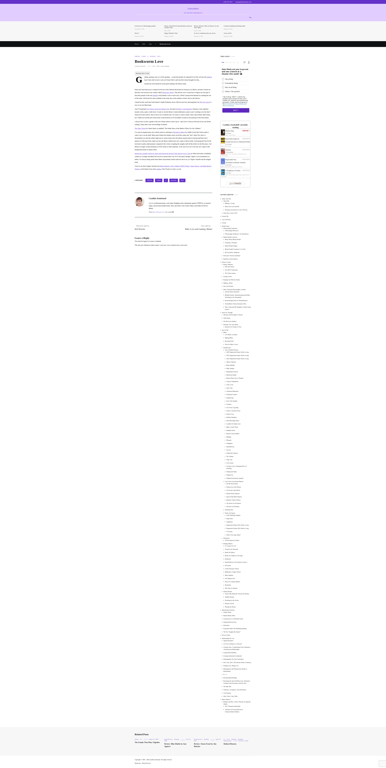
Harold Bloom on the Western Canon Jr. (236, 562)
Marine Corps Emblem (232, 433)
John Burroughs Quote (232, 420)
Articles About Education (232, 292)
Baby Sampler (230, 368)
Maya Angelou (229, 575)
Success (228, 450)
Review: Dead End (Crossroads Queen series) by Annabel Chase (178, 26)
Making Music (229, 338)
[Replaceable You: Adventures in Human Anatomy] (223, 164)
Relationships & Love (228, 638)
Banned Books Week (229, 615)
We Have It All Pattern (232, 506)
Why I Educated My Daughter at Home (234, 289)
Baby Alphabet (230, 365)
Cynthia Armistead (140, 66)
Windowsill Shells (231, 472)
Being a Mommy (228, 264)
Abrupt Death (227, 612)
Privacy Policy (226, 635)
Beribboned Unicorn (232, 372)
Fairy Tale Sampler (231, 401)
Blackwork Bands (231, 375)
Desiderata (228, 559)
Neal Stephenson (230, 152)
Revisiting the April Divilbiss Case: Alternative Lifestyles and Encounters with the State (236, 682)
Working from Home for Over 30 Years (236, 210)
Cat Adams (229, 133)
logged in (146, 241)
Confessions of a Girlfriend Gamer (233, 619)
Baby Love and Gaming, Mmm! (198, 227)
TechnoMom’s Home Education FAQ (235, 304)
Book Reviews (168, 739)
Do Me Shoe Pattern (232, 484)
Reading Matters (228, 543)
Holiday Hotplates (231, 417)
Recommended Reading (230, 678)
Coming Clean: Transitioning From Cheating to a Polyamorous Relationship (236, 648)
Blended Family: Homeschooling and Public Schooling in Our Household (237, 296)
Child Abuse (226, 318)
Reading (153, 56)
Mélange (228, 437)
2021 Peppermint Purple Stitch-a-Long (237, 355)
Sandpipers (229, 443)
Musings (233, 739)
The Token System (230, 273)
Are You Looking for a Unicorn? (232, 644)
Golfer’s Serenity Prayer (233, 411)
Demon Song (229, 131)
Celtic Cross (229, 385)
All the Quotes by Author (232, 540)
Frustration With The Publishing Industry (235, 628)
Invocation (228, 565)
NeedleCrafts (227, 347)
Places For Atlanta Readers (232, 581)
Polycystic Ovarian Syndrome (231, 255)
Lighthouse (229, 522)
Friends (137, 56)
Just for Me (225, 330)
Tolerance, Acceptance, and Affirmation (234, 690)
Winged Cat (229, 475)
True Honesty (227, 693)
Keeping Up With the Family (231, 280)
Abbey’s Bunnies (231, 362)
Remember (228, 585)
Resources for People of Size (233, 327)
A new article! (228, 33)
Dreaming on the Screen (232, 600)
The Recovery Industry (229, 321)
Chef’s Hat (229, 388)
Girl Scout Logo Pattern (233, 490)
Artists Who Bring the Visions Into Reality (237, 594)
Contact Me (225, 216)
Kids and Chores (229, 267)
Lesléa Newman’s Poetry (232, 569)
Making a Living (229, 203)
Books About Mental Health (233, 239)
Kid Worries (142, 227)
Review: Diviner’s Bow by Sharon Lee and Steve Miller (206, 26)
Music (225, 332)
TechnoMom (193, 8)
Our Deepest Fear (230, 578)
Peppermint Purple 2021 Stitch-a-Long (237, 525)
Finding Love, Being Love (231, 665)
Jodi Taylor (229, 173)
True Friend (229, 463)
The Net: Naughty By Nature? (231, 632)
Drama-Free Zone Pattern (233, 487)
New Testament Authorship (232, 706)
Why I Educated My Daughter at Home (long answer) (238, 308)
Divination (226, 625)
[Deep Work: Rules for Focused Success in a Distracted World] (223, 143)
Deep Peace (229, 518)
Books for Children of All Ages (234, 555)
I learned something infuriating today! (234, 26)
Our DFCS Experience (231, 270)
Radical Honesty (230, 744)
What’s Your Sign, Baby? (233, 535)
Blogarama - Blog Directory (143, 763)
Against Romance (228, 640)
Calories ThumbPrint (232, 381)
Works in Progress (230, 513)
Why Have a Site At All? (230, 213)
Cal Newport (229, 144)
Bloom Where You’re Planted (234, 378)
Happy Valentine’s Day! (171, 33)
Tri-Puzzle (229, 531)
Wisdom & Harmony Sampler (234, 478)
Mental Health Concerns (230, 237)
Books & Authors (230, 552)
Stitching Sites (229, 510)
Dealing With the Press (229, 622)
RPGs (158, 56)
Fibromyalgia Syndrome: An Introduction (237, 234)
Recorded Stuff (229, 341)
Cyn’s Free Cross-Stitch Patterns (234, 481)
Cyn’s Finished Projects (231, 350)
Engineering (229, 398)
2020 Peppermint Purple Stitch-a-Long (237, 352)
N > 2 (225, 674)
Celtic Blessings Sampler (233, 515)
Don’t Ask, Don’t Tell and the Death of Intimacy (237, 662)
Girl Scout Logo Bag (232, 407)
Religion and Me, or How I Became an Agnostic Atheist (237, 703)
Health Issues (225, 226)
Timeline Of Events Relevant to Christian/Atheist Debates (234, 711)
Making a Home (228, 283)
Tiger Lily (229, 459)
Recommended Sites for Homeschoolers (236, 300)
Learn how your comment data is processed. (173, 245)
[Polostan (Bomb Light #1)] (223, 154)
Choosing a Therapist (231, 242)
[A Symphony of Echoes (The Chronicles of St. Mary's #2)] (223, 175)
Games (143, 56)
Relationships (227, 741)
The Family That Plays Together (147, 742)
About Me (226, 201)
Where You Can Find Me (232, 206)
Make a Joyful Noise (232, 427)
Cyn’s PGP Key (226, 219)
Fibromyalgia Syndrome (230, 228)
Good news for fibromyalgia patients (145, 26)
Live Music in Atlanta (231, 334)
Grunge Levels (227, 276)
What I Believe (226, 699)
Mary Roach (229, 164)
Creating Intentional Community (232, 656)
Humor (137, 739)
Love (228, 739)
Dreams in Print (229, 603)
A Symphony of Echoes (232, 170)
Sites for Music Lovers (231, 344)
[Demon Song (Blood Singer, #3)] (223, 135)
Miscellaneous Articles (228, 610)
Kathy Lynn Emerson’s (185, 109)
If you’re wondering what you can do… (205, 33)
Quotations (226, 538)
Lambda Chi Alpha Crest (233, 424)
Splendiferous (230, 446)
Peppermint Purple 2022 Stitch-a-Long (237, 528)
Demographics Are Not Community (233, 659)
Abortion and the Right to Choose (233, 315)
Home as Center (226, 262)
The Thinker (230, 456)
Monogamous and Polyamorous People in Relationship (235, 670)
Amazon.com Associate (231, 549)
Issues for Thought (227, 312)
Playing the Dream (230, 607)
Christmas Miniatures (232, 391)
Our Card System (228, 286)
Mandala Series (230, 430)
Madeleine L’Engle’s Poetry (233, 572)
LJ (148, 56)
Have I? (137, 33)
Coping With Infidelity (229, 652)
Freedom (228, 404)
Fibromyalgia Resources (232, 230)
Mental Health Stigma (231, 246)
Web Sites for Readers (231, 588)
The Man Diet (227, 686)
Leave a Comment (165, 66)
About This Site (226, 199)
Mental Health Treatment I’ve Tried (235, 249)
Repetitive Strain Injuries (230, 259)
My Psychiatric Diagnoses (232, 252)
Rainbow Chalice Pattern (233, 500)
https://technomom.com (158, 212)
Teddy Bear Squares (232, 453)
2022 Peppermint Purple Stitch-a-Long (237, 358)
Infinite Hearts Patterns (233, 493)
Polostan (228, 150)
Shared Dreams (227, 591)
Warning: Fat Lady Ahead (230, 324)
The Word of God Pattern (233, 503)
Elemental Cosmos (231, 394)
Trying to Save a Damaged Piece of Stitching (236, 467)
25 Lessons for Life (230, 546)
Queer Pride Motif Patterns (234, 497)
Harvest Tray (230, 414)
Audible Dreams (229, 597)
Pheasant (228, 440)
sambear (209, 77)
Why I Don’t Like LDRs (230, 696)
